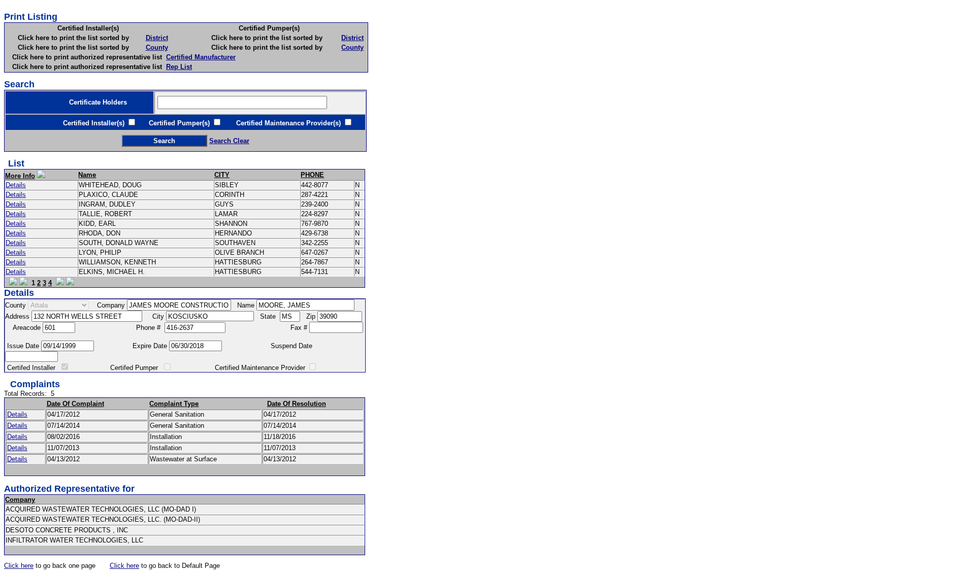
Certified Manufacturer (201, 57)
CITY (222, 175)
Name (87, 175)
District (157, 38)
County (157, 47)
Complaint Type (174, 404)
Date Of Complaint (75, 404)
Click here (19, 565)
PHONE (312, 175)
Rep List (179, 67)
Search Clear (229, 141)
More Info (20, 176)
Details (16, 185)
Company (20, 499)
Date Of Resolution (296, 404)
